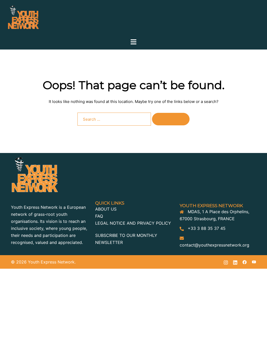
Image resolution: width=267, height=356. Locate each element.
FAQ (99, 216)
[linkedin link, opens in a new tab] (235, 262)
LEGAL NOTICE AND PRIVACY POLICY (133, 223)
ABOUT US (106, 209)
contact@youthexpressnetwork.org (214, 245)
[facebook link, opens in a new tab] (244, 262)
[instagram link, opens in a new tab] (226, 262)
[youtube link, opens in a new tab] (254, 262)
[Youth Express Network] (23, 18)
